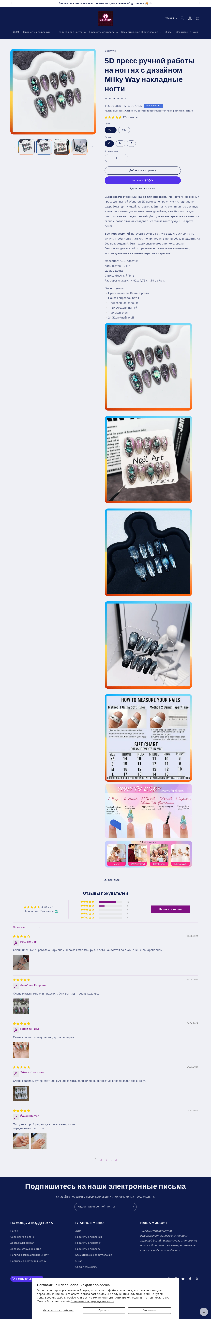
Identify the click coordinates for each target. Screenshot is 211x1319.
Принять (103, 1310)
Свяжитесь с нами (86, 1267)
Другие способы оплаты (142, 189)
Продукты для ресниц (88, 1237)
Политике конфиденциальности (92, 1301)
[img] (21, 936)
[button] (38, 32)
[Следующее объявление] (199, 3)
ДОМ (78, 1231)
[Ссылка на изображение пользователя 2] (39, 1141)
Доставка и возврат (22, 1243)
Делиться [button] (114, 880)
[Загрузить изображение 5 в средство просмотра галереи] (80, 147)
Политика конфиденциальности (29, 1255)
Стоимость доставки (136, 111)
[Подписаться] (132, 1207)
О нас (78, 1261)
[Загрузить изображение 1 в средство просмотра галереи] (26, 147)
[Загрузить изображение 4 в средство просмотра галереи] (62, 147)
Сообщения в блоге (22, 1237)
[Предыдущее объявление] (11, 3)
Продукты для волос (88, 1249)
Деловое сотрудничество (25, 1249)
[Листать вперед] (92, 147)
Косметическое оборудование (93, 1255)
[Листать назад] (14, 147)
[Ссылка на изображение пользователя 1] (21, 963)
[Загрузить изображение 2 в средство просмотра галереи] (44, 147)
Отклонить (149, 1310)
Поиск (14, 1231)
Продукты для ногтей (88, 1243)
